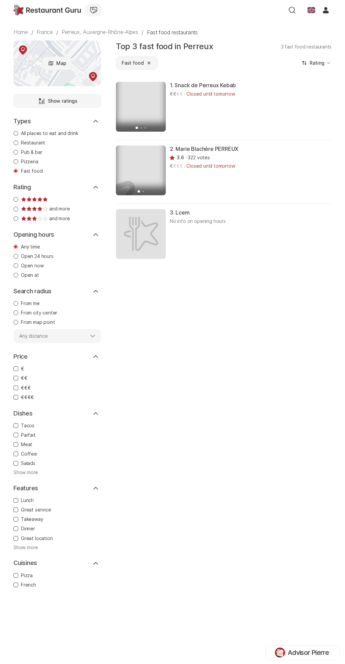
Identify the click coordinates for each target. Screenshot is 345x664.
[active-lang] (311, 10)
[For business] (93, 10)
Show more (25, 472)
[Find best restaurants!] (47, 10)
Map (61, 63)
